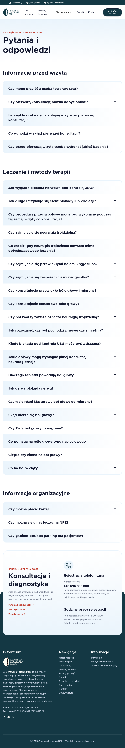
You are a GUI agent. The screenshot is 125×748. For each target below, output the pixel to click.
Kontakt (92, 12)
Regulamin (96, 658)
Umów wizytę (112, 12)
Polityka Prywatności (102, 662)
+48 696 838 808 (76, 586)
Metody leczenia (42, 12)
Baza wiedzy (17, 2)
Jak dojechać (35, 2)
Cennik (80, 12)
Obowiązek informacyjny (104, 666)
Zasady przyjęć (67, 673)
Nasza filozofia (66, 658)
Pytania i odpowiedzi (55, 2)
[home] (11, 12)
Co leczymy (29, 12)
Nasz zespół (65, 662)
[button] (64, 12)
